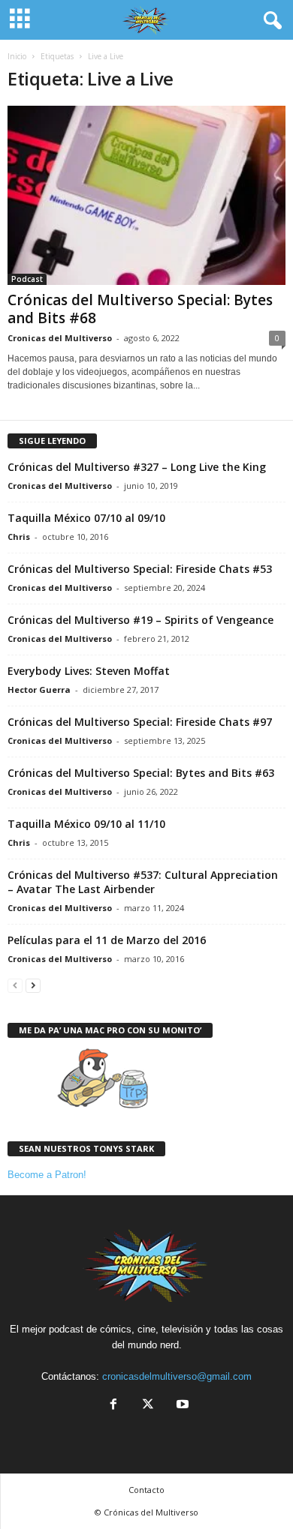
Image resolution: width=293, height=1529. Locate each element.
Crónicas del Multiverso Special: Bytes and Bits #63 (141, 773)
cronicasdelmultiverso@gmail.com (177, 1376)
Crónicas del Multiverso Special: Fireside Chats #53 (140, 569)
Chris (19, 536)
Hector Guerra (39, 689)
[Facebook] (113, 1405)
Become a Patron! (47, 1174)
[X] (148, 1405)
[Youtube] (181, 1405)
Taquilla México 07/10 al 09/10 (86, 518)
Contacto (146, 1489)
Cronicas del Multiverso (60, 337)
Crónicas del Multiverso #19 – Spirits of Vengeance (140, 620)
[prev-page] (15, 985)
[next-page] (33, 985)
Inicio (17, 56)
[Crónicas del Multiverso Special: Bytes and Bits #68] (146, 195)
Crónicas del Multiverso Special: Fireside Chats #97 (140, 722)
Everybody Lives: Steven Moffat (89, 671)
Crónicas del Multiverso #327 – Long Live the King (137, 467)
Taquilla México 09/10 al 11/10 (86, 824)
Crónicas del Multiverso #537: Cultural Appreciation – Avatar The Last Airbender (143, 882)
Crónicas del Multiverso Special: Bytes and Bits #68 (140, 309)
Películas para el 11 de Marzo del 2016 (107, 940)
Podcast (27, 279)
